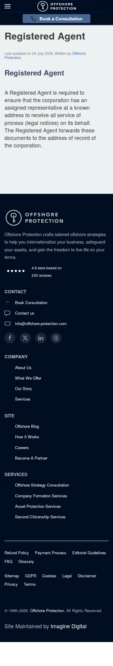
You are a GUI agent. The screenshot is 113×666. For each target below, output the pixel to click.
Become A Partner (31, 458)
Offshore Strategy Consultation (42, 485)
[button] (8, 6)
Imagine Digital (68, 626)
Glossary (26, 561)
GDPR (30, 576)
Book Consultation (31, 302)
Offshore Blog (27, 426)
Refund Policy (17, 552)
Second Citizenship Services (40, 516)
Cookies (49, 576)
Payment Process (50, 552)
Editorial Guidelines (89, 552)
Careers (22, 447)
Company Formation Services (41, 496)
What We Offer (28, 378)
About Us (23, 367)
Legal (67, 576)
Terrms (30, 584)
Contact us (24, 313)
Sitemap (12, 576)
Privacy (11, 584)
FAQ (8, 561)
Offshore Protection (47, 610)
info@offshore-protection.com (41, 323)
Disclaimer (87, 576)
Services (22, 399)
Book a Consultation (61, 18)
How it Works (27, 437)
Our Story (23, 388)
